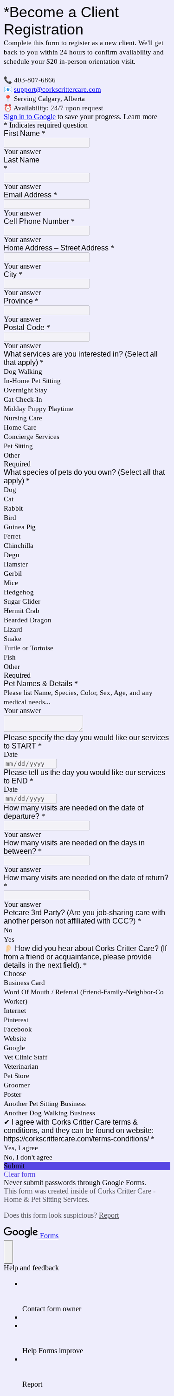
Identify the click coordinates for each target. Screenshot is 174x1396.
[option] (87, 974)
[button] (87, 1166)
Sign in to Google (30, 117)
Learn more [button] (140, 117)
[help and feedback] (8, 1252)
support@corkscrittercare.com (57, 89)
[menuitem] (96, 1296)
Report (109, 1215)
